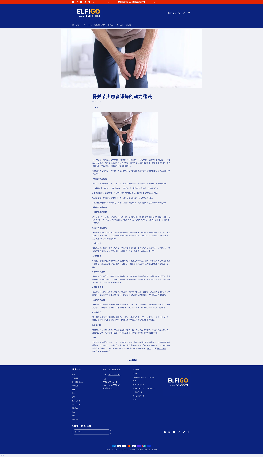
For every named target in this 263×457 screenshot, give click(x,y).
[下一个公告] (154, 2)
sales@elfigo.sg (114, 374)
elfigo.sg (113, 449)
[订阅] (108, 431)
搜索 (73, 374)
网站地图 (75, 419)
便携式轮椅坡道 (138, 385)
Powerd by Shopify (122, 449)
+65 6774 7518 (114, 370)
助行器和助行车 (138, 396)
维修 (73, 416)
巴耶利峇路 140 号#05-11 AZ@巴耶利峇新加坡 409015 (111, 385)
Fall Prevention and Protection (144, 388)
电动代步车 (137, 370)
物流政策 (154, 450)
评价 (73, 397)
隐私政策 (140, 450)
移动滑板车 (161, 348)
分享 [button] (96, 107)
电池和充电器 (138, 392)
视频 (73, 393)
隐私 (73, 412)
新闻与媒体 (76, 401)
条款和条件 (76, 404)
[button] (78, 25)
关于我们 (75, 378)
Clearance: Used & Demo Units (144, 377)
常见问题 (75, 386)
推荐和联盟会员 (77, 382)
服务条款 (147, 450)
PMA (149, 348)
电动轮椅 (136, 373)
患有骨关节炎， (104, 171)
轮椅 (134, 381)
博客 (73, 389)
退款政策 (75, 408)
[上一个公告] (108, 2)
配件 (134, 400)
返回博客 (133, 360)
